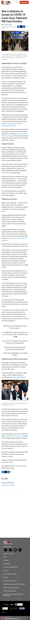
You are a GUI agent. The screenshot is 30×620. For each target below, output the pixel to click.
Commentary (6, 563)
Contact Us (6, 570)
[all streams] (28, 618)
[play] (2, 618)
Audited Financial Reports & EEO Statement (14, 584)
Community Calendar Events (10, 567)
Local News (6, 560)
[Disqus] (15, 516)
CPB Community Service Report (11, 587)
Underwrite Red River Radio (10, 574)
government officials (19, 377)
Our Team (5, 577)
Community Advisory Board (10, 580)
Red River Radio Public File (9, 591)
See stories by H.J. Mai (8, 485)
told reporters (6, 173)
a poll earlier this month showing (15, 436)
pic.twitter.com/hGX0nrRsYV (15, 349)
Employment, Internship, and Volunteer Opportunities (13, 595)
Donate (25, 2)
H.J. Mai (9, 24)
